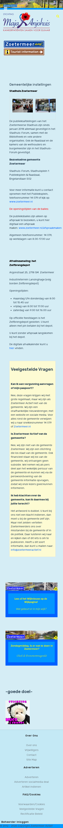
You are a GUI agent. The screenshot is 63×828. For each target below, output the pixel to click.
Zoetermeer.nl (22, 426)
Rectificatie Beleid (31, 814)
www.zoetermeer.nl (21, 201)
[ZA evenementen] (31, 648)
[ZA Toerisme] (24, 47)
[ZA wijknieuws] (31, 599)
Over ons (31, 745)
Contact (31, 755)
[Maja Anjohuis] (26, 22)
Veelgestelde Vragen (31, 809)
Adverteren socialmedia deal (31, 782)
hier (11, 348)
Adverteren (31, 777)
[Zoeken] (57, 16)
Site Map (31, 759)
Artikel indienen (31, 786)
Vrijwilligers (31, 750)
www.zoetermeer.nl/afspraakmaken (40, 228)
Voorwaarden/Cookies (31, 804)
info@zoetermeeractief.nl (26, 550)
